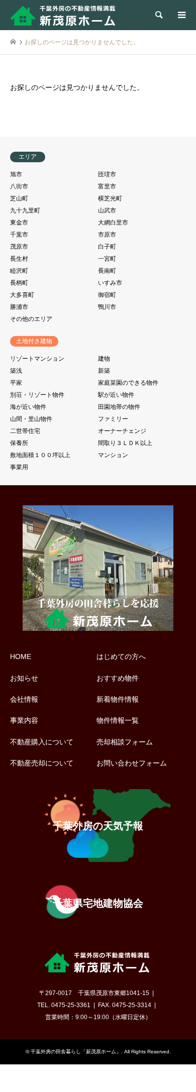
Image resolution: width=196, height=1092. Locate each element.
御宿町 (107, 294)
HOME (20, 656)
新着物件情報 (117, 699)
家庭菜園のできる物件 (128, 382)
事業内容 (24, 720)
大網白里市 (113, 222)
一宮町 (107, 258)
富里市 (107, 186)
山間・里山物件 (31, 418)
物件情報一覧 (117, 720)
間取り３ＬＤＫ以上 (125, 443)
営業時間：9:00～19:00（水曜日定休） (98, 1017)
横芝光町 (110, 198)
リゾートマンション (37, 358)
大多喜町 (22, 294)
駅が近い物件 (116, 394)
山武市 (107, 210)
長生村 (19, 258)
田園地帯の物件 (119, 406)
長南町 (107, 270)
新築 (104, 370)
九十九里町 (25, 210)
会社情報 (24, 699)
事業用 (19, 467)
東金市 (19, 222)
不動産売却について (41, 763)
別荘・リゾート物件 (37, 394)
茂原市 (19, 246)
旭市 (16, 174)
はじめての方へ (121, 656)
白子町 (107, 246)
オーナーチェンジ (122, 430)
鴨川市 (107, 306)
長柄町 (19, 282)
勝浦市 (19, 306)
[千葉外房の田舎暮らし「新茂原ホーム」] (64, 15)
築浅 (16, 370)
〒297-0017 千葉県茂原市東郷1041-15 (94, 993)
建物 (104, 358)
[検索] (158, 15)
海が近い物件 (28, 406)
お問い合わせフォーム (131, 763)
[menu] (181, 15)
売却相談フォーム (124, 742)
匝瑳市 (107, 174)
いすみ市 (110, 282)
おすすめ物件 (117, 678)
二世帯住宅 (25, 430)
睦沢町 (19, 270)
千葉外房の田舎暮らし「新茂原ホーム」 (76, 1051)
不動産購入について (41, 742)
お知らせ (24, 678)
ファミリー (113, 418)
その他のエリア (31, 318)
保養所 (19, 443)
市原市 (107, 234)
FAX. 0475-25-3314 (124, 1005)
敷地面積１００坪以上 (40, 455)
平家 (16, 382)
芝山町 (19, 198)
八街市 (19, 186)
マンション (113, 455)
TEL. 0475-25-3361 (63, 1005)
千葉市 (19, 234)
